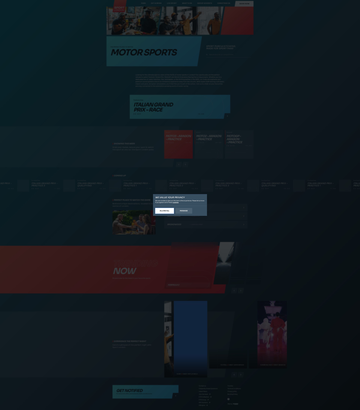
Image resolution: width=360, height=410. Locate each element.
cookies (176, 202)
